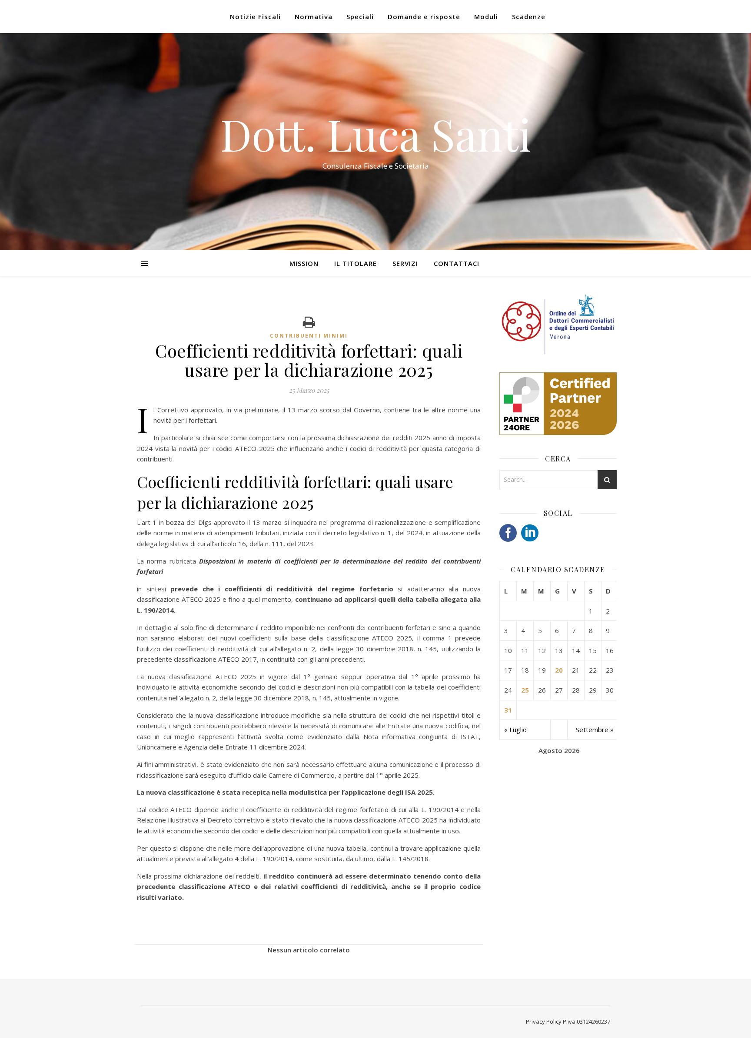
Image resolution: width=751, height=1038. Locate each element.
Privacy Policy (544, 1021)
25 (525, 690)
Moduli (486, 16)
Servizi (405, 263)
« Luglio (515, 729)
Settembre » (595, 729)
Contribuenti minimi (309, 335)
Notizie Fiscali (255, 16)
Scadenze (528, 16)
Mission (304, 263)
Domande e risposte (424, 16)
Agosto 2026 (559, 750)
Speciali (360, 16)
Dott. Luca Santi (375, 134)
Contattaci (456, 263)
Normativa (313, 16)
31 (508, 710)
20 (559, 670)
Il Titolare (355, 263)
